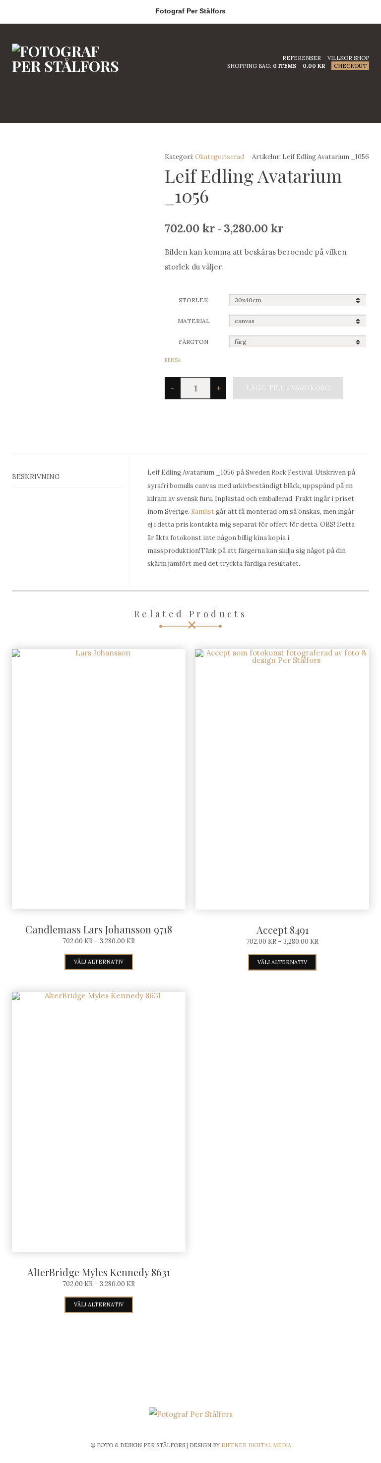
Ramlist (202, 511)
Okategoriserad (219, 157)
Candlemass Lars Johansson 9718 (98, 929)
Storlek (193, 300)
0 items (284, 65)
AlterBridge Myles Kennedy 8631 (98, 1272)
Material (194, 321)
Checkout (350, 65)
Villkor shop (348, 57)
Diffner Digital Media (256, 1445)
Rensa (173, 360)
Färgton (193, 341)
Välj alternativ (99, 961)
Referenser (301, 57)
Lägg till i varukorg (288, 387)
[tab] (68, 477)
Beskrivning (36, 476)
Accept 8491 (282, 929)
